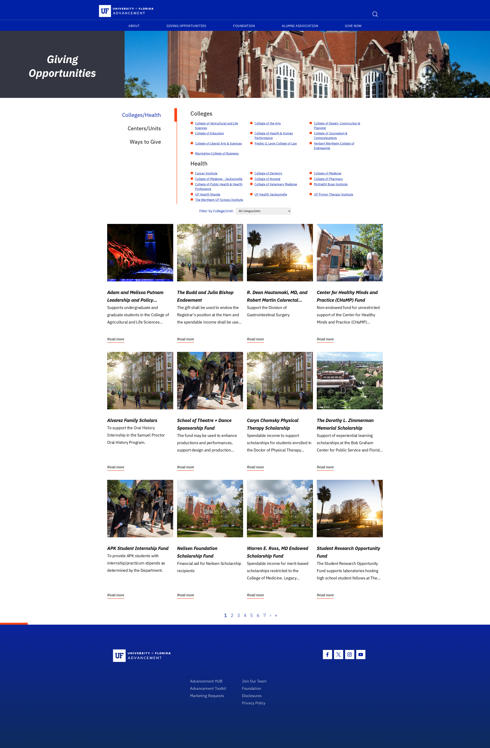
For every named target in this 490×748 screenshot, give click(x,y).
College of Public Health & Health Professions (218, 186)
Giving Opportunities (186, 26)
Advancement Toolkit (208, 688)
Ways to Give (145, 141)
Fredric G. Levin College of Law (276, 143)
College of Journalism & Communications (330, 135)
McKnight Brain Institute (331, 184)
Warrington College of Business (217, 153)
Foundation (244, 26)
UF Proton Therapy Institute (333, 194)
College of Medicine (327, 173)
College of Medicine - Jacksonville (219, 179)
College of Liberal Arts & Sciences (218, 143)
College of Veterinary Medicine (276, 184)
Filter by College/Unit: (216, 211)
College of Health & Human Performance (274, 135)
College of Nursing (267, 179)
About (134, 26)
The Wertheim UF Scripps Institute (219, 200)
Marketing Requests (207, 695)
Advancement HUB (206, 681)
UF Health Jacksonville (271, 194)
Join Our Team (254, 681)
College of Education (209, 133)
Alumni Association (300, 26)
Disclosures (252, 695)
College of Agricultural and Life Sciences (216, 125)
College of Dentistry (268, 173)
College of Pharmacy (328, 179)
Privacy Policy (253, 702)
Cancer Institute (206, 173)
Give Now (353, 26)
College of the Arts (268, 123)
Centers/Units (144, 128)
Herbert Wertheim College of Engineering (334, 146)
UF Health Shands (207, 194)
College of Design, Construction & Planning (337, 125)
